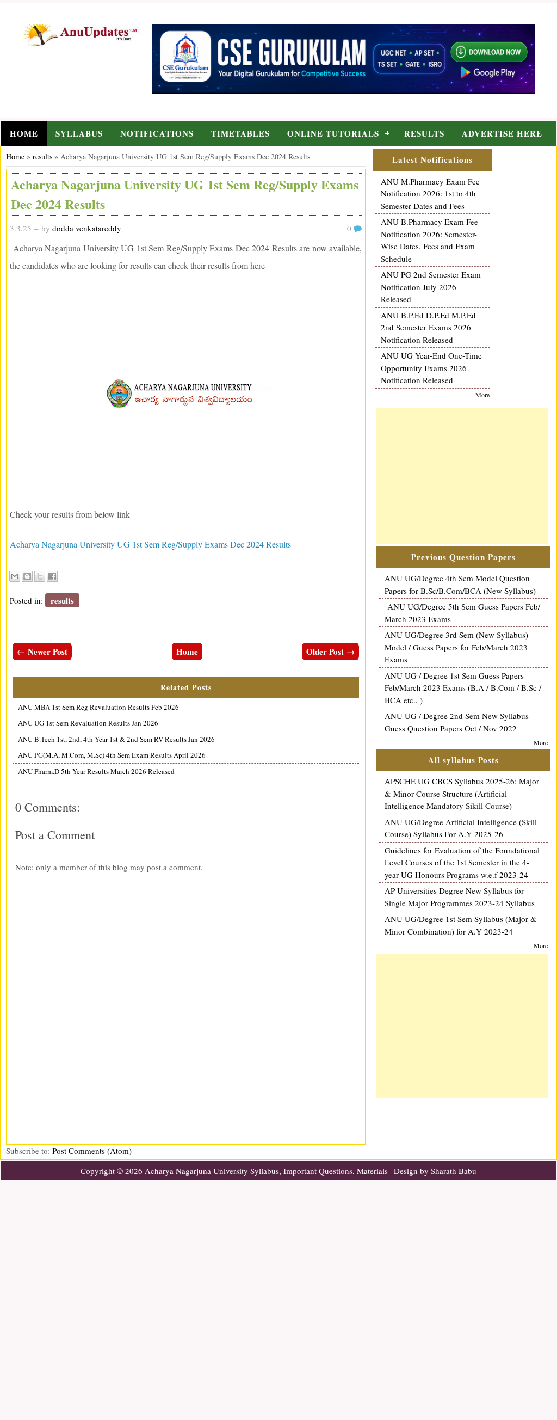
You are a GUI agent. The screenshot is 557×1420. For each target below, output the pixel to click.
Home (24, 133)
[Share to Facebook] (52, 576)
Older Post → (330, 651)
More (482, 394)
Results (424, 133)
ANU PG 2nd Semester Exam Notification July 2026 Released (431, 286)
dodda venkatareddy (86, 228)
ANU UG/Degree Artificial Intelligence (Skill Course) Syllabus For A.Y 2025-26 (461, 828)
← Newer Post (42, 651)
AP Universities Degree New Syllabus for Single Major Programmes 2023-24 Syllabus (460, 896)
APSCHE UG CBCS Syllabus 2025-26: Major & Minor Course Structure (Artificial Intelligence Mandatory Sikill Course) (462, 793)
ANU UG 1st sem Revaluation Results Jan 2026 (88, 723)
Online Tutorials (333, 133)
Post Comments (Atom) (92, 1150)
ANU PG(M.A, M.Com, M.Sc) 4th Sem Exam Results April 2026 (112, 755)
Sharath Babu (453, 1170)
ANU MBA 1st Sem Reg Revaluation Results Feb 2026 (98, 707)
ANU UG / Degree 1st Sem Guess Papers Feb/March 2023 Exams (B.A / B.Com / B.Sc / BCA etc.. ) (463, 687)
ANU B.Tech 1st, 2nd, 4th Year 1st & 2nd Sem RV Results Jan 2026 (116, 739)
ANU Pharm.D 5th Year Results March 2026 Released (96, 771)
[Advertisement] (462, 476)
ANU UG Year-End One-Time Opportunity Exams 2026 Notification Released (431, 367)
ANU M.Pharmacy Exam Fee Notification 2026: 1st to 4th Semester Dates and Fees (430, 193)
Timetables (240, 133)
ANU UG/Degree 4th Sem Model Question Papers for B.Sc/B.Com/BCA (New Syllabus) (460, 584)
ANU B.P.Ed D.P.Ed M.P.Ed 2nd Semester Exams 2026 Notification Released (428, 327)
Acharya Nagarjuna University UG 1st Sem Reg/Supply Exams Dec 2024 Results (150, 544)
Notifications (157, 133)
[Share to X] (39, 576)
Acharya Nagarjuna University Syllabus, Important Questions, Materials (266, 1170)
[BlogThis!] (27, 576)
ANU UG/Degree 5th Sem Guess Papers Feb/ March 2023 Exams (462, 612)
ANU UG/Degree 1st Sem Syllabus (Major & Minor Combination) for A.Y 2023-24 (461, 925)
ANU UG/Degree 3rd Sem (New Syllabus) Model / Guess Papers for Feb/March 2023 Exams (456, 647)
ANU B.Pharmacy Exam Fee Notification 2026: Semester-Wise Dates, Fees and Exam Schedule (429, 240)
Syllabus (79, 133)
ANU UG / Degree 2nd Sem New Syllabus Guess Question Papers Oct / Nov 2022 (457, 722)
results (42, 156)
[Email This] (14, 576)
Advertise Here (502, 133)
